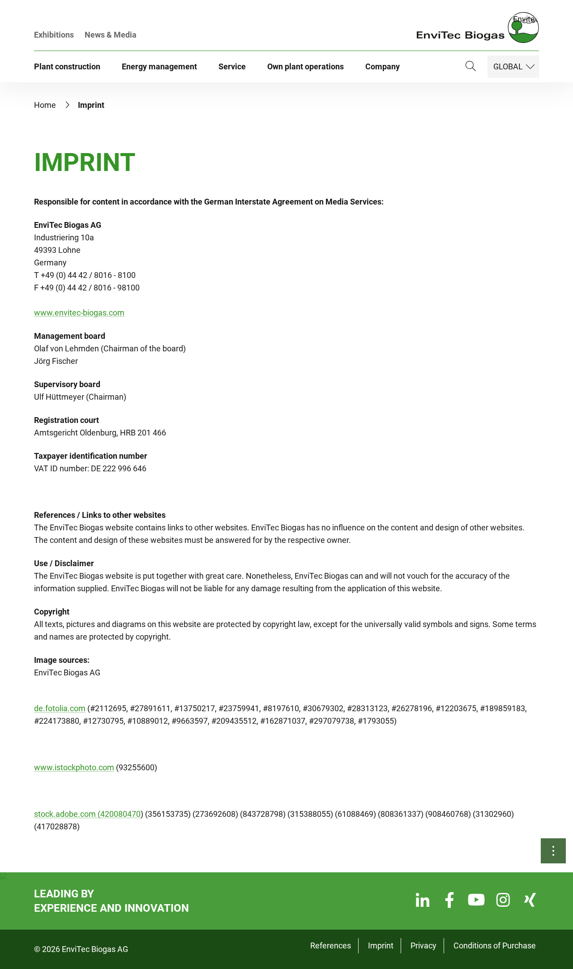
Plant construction (67, 66)
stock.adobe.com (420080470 (87, 814)
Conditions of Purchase (494, 945)
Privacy (423, 945)
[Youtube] (476, 901)
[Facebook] (449, 901)
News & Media (111, 34)
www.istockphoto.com (74, 767)
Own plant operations (305, 66)
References (330, 945)
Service (232, 66)
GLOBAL (508, 66)
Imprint (380, 945)
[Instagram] (503, 901)
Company (382, 66)
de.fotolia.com (60, 708)
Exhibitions (54, 34)
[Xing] (530, 901)
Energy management (159, 66)
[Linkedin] (423, 901)
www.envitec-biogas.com (79, 312)
